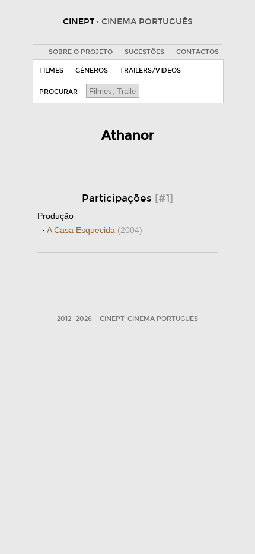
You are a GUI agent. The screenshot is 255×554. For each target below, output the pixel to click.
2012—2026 (74, 319)
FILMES (51, 70)
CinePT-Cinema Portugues (149, 319)
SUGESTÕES (144, 52)
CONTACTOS (197, 52)
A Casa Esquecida (94, 230)
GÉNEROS (91, 70)
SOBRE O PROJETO (81, 52)
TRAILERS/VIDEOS (150, 70)
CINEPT (128, 22)
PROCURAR (58, 92)
